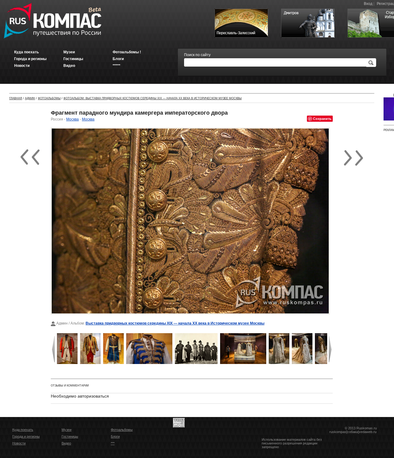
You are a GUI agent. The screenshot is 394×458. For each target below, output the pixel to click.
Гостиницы (70, 436)
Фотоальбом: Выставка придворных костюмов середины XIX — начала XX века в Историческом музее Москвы (152, 98)
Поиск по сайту (197, 55)
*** (113, 443)
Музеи (66, 429)
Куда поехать (22, 429)
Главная (15, 98)
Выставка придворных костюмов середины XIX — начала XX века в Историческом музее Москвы (175, 323)
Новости (19, 443)
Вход (368, 4)
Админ (30, 98)
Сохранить (322, 118)
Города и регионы (26, 436)
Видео (66, 443)
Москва (72, 119)
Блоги (115, 436)
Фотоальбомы (49, 98)
